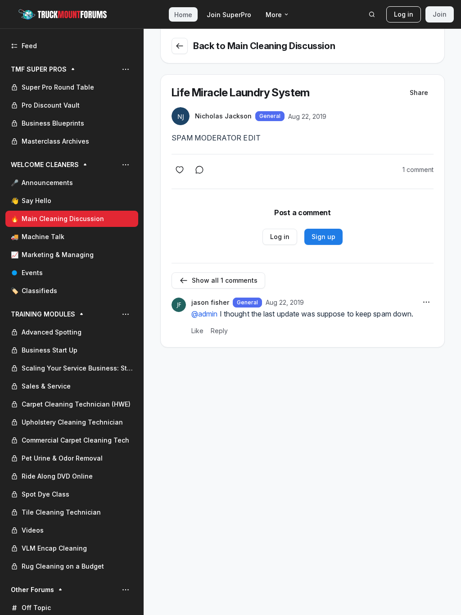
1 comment (418, 169)
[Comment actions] (426, 302)
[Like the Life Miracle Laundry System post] (180, 170)
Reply (219, 331)
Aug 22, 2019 (307, 116)
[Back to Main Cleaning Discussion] (180, 46)
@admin (204, 313)
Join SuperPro (229, 14)
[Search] (372, 14)
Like (197, 331)
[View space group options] (125, 69)
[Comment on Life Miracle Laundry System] (199, 170)
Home (183, 14)
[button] (71, 105)
